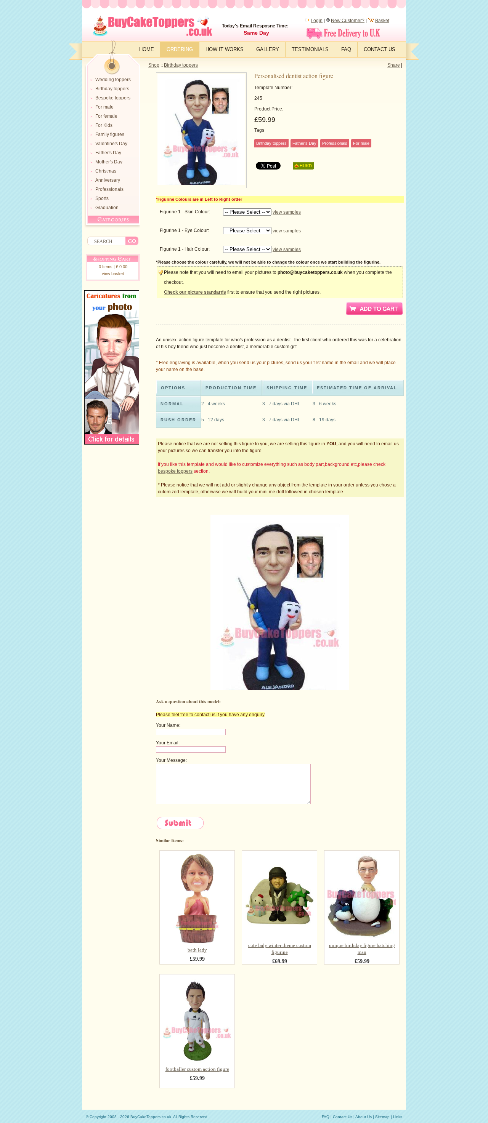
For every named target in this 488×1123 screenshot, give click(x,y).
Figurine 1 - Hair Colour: (185, 249)
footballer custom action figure (197, 1069)
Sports (102, 198)
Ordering (180, 49)
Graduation (107, 207)
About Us (363, 1117)
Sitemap (382, 1117)
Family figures (109, 134)
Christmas (105, 171)
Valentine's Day (111, 143)
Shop (153, 65)
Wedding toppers (113, 79)
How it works (224, 49)
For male (104, 107)
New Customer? (347, 20)
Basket (382, 20)
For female (106, 116)
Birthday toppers (181, 65)
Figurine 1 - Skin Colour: (185, 211)
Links (397, 1117)
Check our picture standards (195, 292)
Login (317, 20)
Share (393, 65)
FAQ (346, 49)
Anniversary (107, 180)
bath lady (197, 950)
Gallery (267, 49)
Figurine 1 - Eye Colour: (184, 230)
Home (146, 49)
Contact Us (379, 49)
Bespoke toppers (112, 98)
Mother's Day (108, 162)
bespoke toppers (175, 471)
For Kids (103, 125)
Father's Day (108, 152)
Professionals (109, 189)
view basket (113, 273)
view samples (287, 212)
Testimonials (310, 49)
